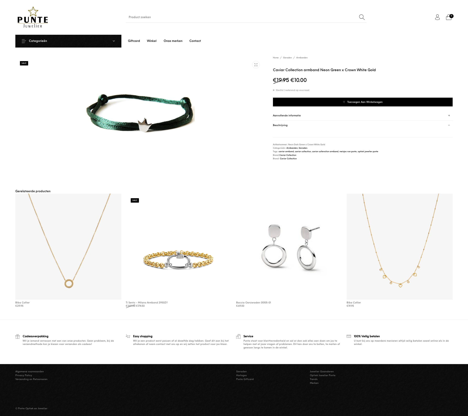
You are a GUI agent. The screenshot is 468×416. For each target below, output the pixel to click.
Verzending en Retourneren (31, 379)
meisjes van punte (348, 152)
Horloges (241, 375)
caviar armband (286, 152)
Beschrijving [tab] (280, 125)
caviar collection (303, 152)
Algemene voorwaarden (29, 371)
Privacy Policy (23, 375)
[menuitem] (134, 41)
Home (276, 58)
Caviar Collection (287, 155)
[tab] (363, 116)
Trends (314, 379)
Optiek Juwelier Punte (322, 375)
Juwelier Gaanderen (322, 371)
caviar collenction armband (325, 152)
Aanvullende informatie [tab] (287, 115)
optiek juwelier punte (368, 152)
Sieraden (287, 58)
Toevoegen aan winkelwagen (365, 102)
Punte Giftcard (245, 379)
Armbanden (301, 58)
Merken (314, 383)
